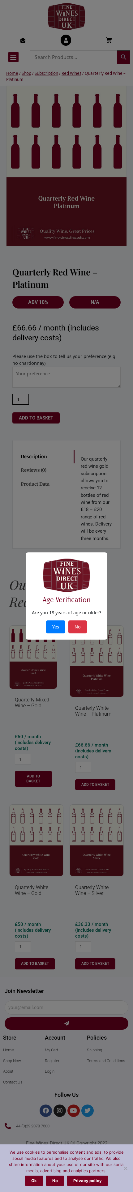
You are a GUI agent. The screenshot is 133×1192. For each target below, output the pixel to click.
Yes (55, 627)
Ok (34, 1180)
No (55, 1180)
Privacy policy (87, 1180)
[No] (125, 1168)
